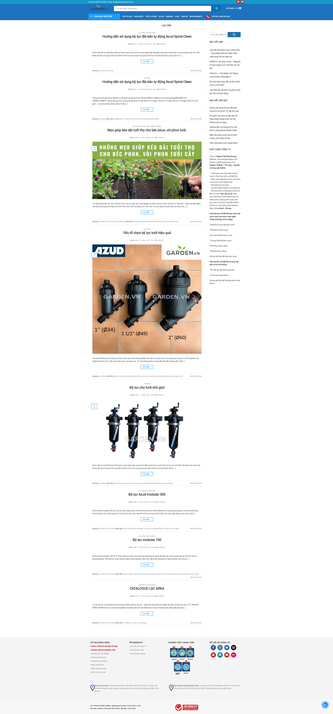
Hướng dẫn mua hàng (99, 661)
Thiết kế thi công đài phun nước (222, 225)
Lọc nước (133, 623)
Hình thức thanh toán (98, 657)
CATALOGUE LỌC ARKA (147, 588)
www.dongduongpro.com (227, 159)
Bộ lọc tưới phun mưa (175, 376)
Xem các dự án (226, 194)
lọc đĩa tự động (167, 483)
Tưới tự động (155, 126)
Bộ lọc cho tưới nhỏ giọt (147, 387)
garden (163, 44)
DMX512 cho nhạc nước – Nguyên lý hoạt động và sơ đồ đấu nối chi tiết (225, 64)
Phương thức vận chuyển (100, 654)
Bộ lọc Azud (118, 483)
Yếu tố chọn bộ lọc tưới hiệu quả (147, 233)
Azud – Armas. (225, 208)
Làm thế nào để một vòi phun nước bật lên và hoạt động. (225, 92)
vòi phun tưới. (173, 221)
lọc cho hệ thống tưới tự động (150, 483)
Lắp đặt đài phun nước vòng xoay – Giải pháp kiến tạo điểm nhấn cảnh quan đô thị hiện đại (225, 53)
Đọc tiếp (147, 61)
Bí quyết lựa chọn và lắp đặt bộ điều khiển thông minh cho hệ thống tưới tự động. (224, 119)
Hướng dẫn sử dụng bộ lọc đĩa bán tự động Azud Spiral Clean (147, 36)
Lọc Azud (165, 529)
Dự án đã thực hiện (137, 650)
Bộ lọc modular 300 (154, 529)
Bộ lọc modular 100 (139, 529)
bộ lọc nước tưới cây (143, 376)
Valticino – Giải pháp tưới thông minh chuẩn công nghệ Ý (224, 75)
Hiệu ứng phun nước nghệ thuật (223, 143)
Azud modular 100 (129, 574)
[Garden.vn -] (99, 8)
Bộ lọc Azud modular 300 (147, 494)
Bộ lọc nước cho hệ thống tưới (125, 376)
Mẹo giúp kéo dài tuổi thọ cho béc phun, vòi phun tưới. (147, 130)
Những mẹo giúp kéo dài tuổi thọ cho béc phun (150, 221)
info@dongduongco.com (123, 2)
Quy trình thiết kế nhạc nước (221, 235)
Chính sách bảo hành (98, 669)
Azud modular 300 (144, 574)
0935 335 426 (100, 2)
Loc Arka (125, 623)
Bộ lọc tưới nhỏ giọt (159, 376)
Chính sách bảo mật (98, 672)
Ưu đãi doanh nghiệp (137, 654)
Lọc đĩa (142, 33)
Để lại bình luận (196, 71)
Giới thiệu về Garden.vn (138, 646)
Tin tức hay (150, 33)
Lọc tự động (174, 529)
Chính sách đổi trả (97, 665)
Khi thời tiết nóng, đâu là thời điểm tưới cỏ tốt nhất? (225, 83)
